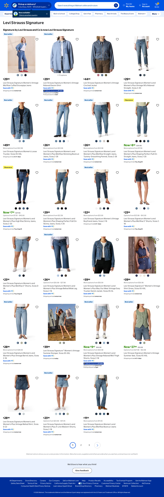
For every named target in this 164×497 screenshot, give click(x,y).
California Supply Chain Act (64, 483)
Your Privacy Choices (90, 483)
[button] (128, 5)
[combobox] (87, 5)
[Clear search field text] (110, 5)
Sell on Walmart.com (71, 481)
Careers (43, 481)
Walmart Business (112, 486)
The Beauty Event (127, 14)
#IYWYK (125, 486)
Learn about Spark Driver (62, 486)
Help (83, 481)
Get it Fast (87, 14)
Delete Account (137, 486)
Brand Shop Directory (83, 486)
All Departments (16, 481)
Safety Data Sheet (17, 483)
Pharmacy (99, 14)
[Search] (116, 5)
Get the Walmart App (143, 481)
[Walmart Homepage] (6, 5)
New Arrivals (111, 14)
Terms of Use (32, 483)
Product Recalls (95, 481)
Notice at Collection (131, 483)
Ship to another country (28, 15)
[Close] (47, 14)
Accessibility (108, 481)
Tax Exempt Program (124, 481)
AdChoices (146, 483)
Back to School (59, 14)
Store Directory (31, 481)
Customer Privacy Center (111, 483)
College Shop (74, 14)
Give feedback (82, 470)
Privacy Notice (45, 483)
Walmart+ (142, 14)
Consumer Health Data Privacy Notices (35, 486)
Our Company (54, 481)
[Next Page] (97, 445)
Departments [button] (10, 14)
